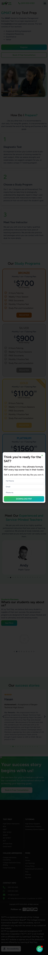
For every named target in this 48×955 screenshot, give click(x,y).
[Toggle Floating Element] (39, 949)
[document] (24, 477)
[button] (42, 455)
